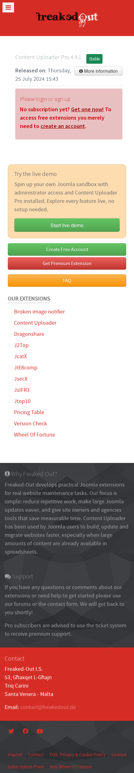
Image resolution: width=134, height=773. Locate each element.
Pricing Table (29, 412)
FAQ (67, 280)
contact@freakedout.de (48, 707)
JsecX (20, 378)
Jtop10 (22, 401)
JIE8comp (25, 367)
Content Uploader (35, 323)
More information (100, 71)
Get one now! (87, 109)
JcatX (20, 356)
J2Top (21, 345)
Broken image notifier (39, 311)
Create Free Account (67, 249)
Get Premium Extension (67, 263)
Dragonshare (29, 334)
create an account (63, 126)
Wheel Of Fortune (34, 434)
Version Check (30, 423)
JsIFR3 (22, 390)
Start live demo (67, 225)
